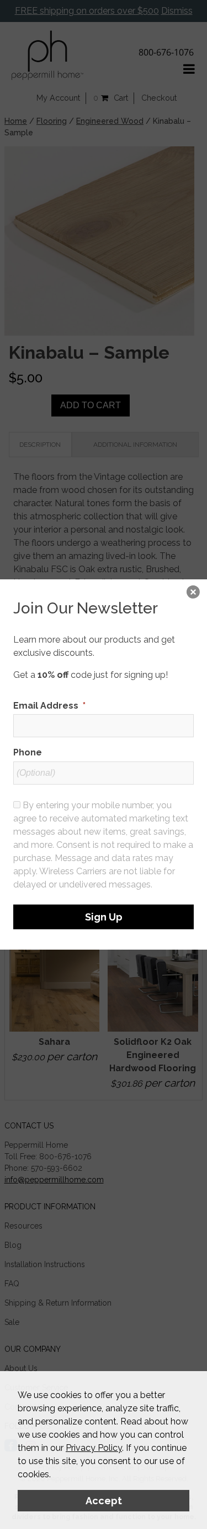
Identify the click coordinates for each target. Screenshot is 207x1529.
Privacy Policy (94, 1448)
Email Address (49, 705)
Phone (27, 752)
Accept (104, 1500)
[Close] (193, 593)
